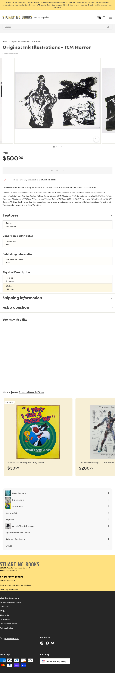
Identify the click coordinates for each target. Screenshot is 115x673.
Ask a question (16, 308)
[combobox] (57, 27)
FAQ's (2, 610)
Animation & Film (31, 392)
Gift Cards (5, 606)
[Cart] (104, 17)
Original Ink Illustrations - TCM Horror (26, 41)
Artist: (9, 223)
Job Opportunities (8, 623)
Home (5, 41)
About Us (4, 615)
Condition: (11, 241)
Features (10, 215)
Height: (9, 277)
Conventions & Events (10, 602)
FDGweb (14, 590)
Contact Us (5, 619)
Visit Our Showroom (9, 597)
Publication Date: (14, 259)
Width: (9, 286)
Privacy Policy (6, 627)
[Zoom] (96, 139)
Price (6, 153)
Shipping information (22, 298)
